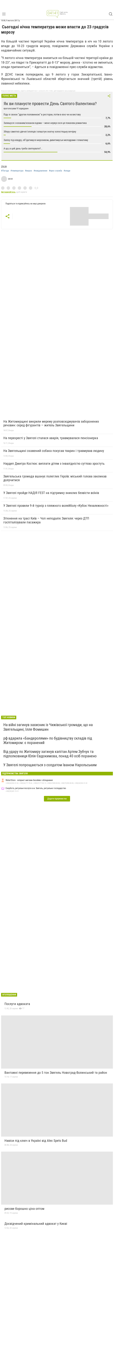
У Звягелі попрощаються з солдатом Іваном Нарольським (50, 765)
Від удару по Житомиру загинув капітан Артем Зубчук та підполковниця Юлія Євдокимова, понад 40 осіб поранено (50, 753)
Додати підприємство (57, 798)
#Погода (5, 171)
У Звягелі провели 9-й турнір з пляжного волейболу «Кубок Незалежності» (55, 506)
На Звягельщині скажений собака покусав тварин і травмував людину (53, 451)
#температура (17, 171)
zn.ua (4, 166)
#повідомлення (40, 171)
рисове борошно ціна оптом (24, 1209)
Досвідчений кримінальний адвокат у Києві (35, 1224)
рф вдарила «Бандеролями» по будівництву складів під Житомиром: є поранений (47, 740)
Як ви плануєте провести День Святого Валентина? (50, 103)
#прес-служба (55, 171)
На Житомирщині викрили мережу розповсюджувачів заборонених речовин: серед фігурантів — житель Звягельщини (51, 423)
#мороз (28, 171)
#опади (67, 171)
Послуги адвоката (17, 1004)
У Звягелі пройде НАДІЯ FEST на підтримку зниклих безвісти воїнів (51, 493)
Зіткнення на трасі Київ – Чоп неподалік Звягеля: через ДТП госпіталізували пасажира (46, 520)
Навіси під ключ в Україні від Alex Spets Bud (35, 1141)
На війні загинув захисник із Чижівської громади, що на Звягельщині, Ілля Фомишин (48, 727)
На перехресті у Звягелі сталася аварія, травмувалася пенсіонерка (50, 438)
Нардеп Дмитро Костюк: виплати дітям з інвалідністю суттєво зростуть (54, 464)
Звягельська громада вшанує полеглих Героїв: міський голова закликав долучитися (54, 478)
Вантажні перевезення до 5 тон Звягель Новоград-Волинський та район (55, 1073)
